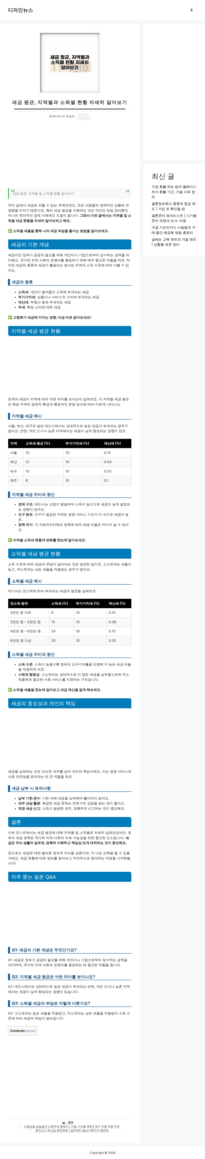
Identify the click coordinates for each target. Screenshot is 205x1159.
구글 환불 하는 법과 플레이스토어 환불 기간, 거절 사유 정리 (174, 192)
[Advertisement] (70, 156)
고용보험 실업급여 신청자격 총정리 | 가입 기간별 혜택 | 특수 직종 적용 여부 (72, 1126)
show (30, 1031)
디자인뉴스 (20, 10)
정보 (70, 1122)
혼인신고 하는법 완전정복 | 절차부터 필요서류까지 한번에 (72, 1130)
